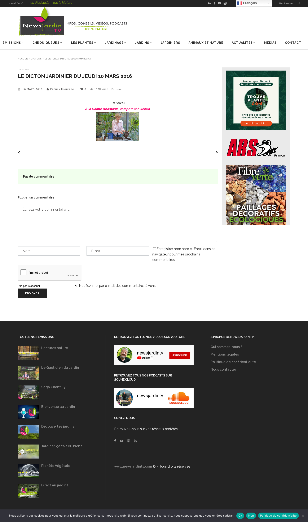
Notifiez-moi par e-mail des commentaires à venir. (117, 286)
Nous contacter (223, 369)
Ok (240, 515)
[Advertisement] (250, 427)
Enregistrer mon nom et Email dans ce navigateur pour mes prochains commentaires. (183, 254)
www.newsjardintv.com (133, 466)
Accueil (23, 59)
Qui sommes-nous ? (226, 347)
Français (249, 3)
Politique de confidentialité (233, 362)
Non (251, 515)
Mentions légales (225, 354)
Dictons (36, 59)
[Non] (303, 516)
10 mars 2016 (33, 89)
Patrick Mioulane (62, 89)
